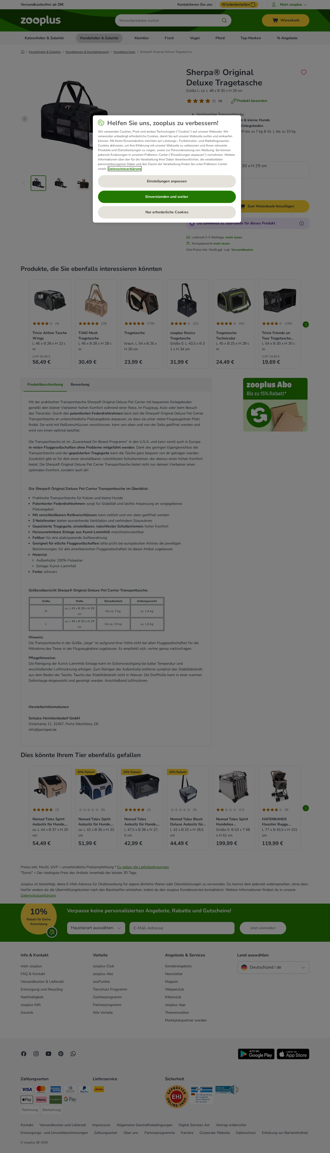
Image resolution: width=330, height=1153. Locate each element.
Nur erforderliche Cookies (166, 212)
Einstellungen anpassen (167, 181)
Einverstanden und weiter (166, 196)
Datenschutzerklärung (124, 169)
